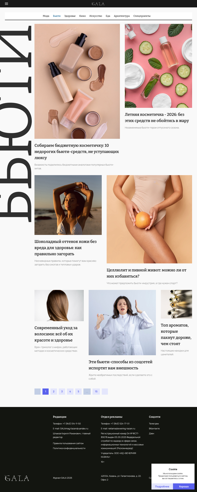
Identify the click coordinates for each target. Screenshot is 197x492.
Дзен (151, 433)
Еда (108, 15)
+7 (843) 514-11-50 (72, 423)
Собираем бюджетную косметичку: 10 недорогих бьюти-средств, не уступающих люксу (76, 151)
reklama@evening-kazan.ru (121, 428)
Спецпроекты (142, 15)
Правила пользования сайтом (68, 443)
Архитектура (122, 15)
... (87, 391)
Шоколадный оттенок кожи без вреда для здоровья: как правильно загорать (65, 247)
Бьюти (57, 15)
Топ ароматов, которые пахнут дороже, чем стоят (176, 334)
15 (96, 391)
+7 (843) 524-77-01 (120, 423)
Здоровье (70, 15)
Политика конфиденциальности (69, 448)
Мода (46, 15)
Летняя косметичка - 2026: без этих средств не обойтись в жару (157, 117)
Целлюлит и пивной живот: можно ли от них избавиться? (146, 273)
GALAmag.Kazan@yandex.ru (74, 428)
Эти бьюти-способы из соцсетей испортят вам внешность (120, 365)
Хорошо (184, 486)
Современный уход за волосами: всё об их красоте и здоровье (55, 334)
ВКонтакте (154, 428)
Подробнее (162, 486)
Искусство (95, 15)
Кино (82, 15)
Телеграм (154, 423)
